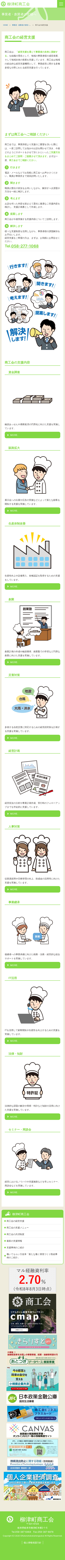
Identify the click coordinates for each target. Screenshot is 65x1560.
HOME (5, 25)
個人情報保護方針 (32, 1542)
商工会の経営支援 (15, 1221)
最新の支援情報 (14, 1240)
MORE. (14, 435)
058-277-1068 (25, 246)
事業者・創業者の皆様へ (21, 25)
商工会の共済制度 (15, 1234)
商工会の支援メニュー (18, 1227)
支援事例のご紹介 (15, 1247)
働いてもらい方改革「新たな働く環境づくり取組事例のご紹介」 (32, 1256)
